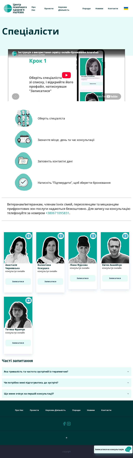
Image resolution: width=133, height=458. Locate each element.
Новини (99, 8)
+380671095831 (57, 213)
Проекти (48, 8)
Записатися (18, 281)
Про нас (19, 410)
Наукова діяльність (55, 410)
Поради (86, 8)
